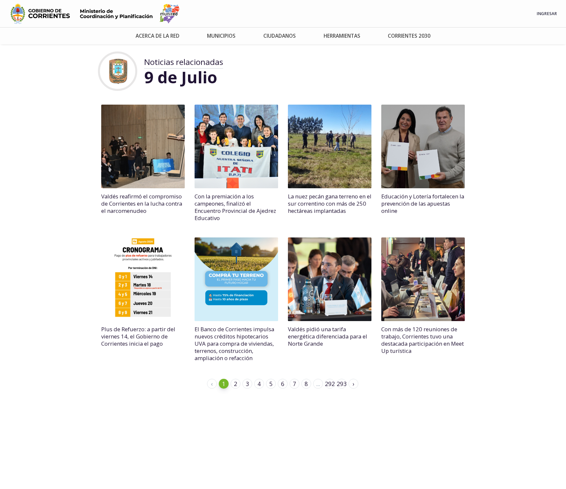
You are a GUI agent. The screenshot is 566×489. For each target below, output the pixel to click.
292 (330, 384)
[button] (158, 36)
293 (342, 384)
